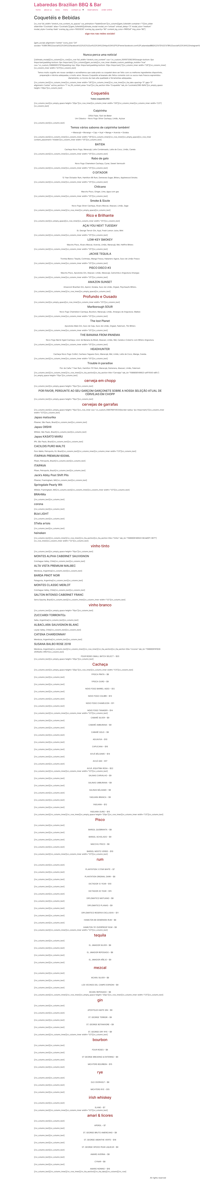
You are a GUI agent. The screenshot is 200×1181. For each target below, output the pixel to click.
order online (107, 10)
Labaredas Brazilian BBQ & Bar (67, 4)
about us (48, 10)
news (57, 10)
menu (65, 10)
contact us (76, 10)
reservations (92, 10)
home (38, 10)
